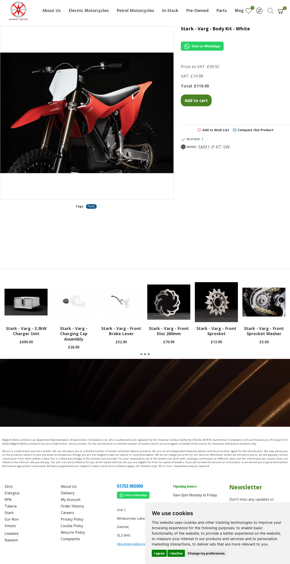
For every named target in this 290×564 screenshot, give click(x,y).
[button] (141, 354)
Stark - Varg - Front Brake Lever (121, 331)
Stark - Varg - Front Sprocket (216, 331)
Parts (91, 206)
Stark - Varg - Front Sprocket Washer (264, 331)
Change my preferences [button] (206, 553)
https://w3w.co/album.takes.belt (136, 544)
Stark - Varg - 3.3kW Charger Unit (26, 331)
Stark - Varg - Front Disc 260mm (169, 331)
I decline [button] (176, 553)
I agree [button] (159, 553)
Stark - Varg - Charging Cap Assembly (73, 334)
